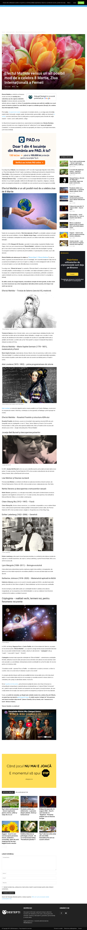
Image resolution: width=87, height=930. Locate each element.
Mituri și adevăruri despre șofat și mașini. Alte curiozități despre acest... (76, 225)
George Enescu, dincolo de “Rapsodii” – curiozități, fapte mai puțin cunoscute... (76, 180)
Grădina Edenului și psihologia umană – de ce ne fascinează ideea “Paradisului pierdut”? (28, 836)
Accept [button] (81, 2)
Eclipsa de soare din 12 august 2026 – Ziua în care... (76, 207)
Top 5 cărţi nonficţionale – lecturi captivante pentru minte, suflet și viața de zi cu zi (10, 812)
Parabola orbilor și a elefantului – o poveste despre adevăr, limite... (76, 189)
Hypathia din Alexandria (11, 684)
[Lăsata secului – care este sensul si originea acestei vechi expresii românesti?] (64, 243)
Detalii (74, 2)
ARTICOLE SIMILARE (8, 792)
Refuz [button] (68, 2)
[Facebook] (61, 913)
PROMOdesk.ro (28, 922)
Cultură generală (10, 32)
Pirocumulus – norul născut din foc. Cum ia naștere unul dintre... (76, 216)
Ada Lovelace (6, 408)
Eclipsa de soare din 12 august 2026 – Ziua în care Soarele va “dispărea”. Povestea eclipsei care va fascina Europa (47, 813)
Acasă (3, 32)
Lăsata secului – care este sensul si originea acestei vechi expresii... (76, 242)
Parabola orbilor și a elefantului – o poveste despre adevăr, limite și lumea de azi (28, 812)
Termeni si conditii (58, 928)
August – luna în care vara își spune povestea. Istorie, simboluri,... (77, 234)
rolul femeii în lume (23, 697)
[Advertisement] (43, 19)
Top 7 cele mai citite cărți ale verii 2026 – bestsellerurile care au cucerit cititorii (47, 836)
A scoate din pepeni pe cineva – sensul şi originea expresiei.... (76, 171)
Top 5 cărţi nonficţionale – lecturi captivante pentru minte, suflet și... (77, 163)
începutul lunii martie (14, 112)
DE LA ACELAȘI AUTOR (22, 792)
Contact (80, 928)
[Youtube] (66, 913)
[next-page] (6, 847)
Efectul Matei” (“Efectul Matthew (38, 257)
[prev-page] (3, 847)
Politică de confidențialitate (70, 928)
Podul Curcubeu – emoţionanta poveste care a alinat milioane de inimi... (77, 198)
